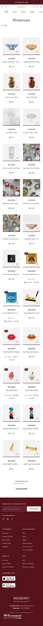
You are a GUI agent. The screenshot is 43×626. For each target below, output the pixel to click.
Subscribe (34, 509)
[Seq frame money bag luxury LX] (11, 258)
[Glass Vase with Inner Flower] (11, 152)
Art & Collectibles (27, 550)
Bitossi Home (6, 540)
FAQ (23, 560)
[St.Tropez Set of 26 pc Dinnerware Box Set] (11, 223)
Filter (5, 25)
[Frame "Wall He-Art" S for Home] (11, 297)
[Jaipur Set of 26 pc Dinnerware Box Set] (31, 152)
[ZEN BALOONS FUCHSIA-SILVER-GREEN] (31, 412)
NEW (6, 12)
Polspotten (5, 546)
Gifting (32, 12)
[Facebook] (3, 519)
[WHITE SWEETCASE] (31, 374)
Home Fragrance (27, 543)
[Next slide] (41, 2)
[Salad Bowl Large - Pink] (31, 223)
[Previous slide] (2, 2)
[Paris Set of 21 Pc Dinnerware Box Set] (31, 187)
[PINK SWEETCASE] (11, 374)
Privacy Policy (6, 563)
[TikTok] (12, 519)
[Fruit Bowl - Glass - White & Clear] (31, 116)
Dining (23, 12)
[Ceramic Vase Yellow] (11, 81)
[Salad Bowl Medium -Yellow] (31, 46)
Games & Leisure (27, 546)
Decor (15, 12)
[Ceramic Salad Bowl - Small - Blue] (11, 46)
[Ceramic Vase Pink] (31, 81)
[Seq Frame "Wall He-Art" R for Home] (31, 258)
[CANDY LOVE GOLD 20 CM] (31, 448)
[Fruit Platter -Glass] (11, 116)
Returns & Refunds (28, 563)
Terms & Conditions (8, 567)
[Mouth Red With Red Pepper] (11, 336)
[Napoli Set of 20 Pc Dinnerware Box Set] (11, 187)
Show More (21, 489)
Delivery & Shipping (28, 567)
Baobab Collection (7, 536)
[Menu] (2, 7)
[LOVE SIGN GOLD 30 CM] (31, 297)
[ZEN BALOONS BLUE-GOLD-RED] (11, 412)
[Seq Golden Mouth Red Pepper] (31, 336)
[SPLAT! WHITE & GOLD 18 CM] (11, 448)
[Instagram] (8, 519)
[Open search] (5, 7)
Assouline (5, 533)
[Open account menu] (37, 7)
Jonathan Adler (6, 543)
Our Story (5, 560)
